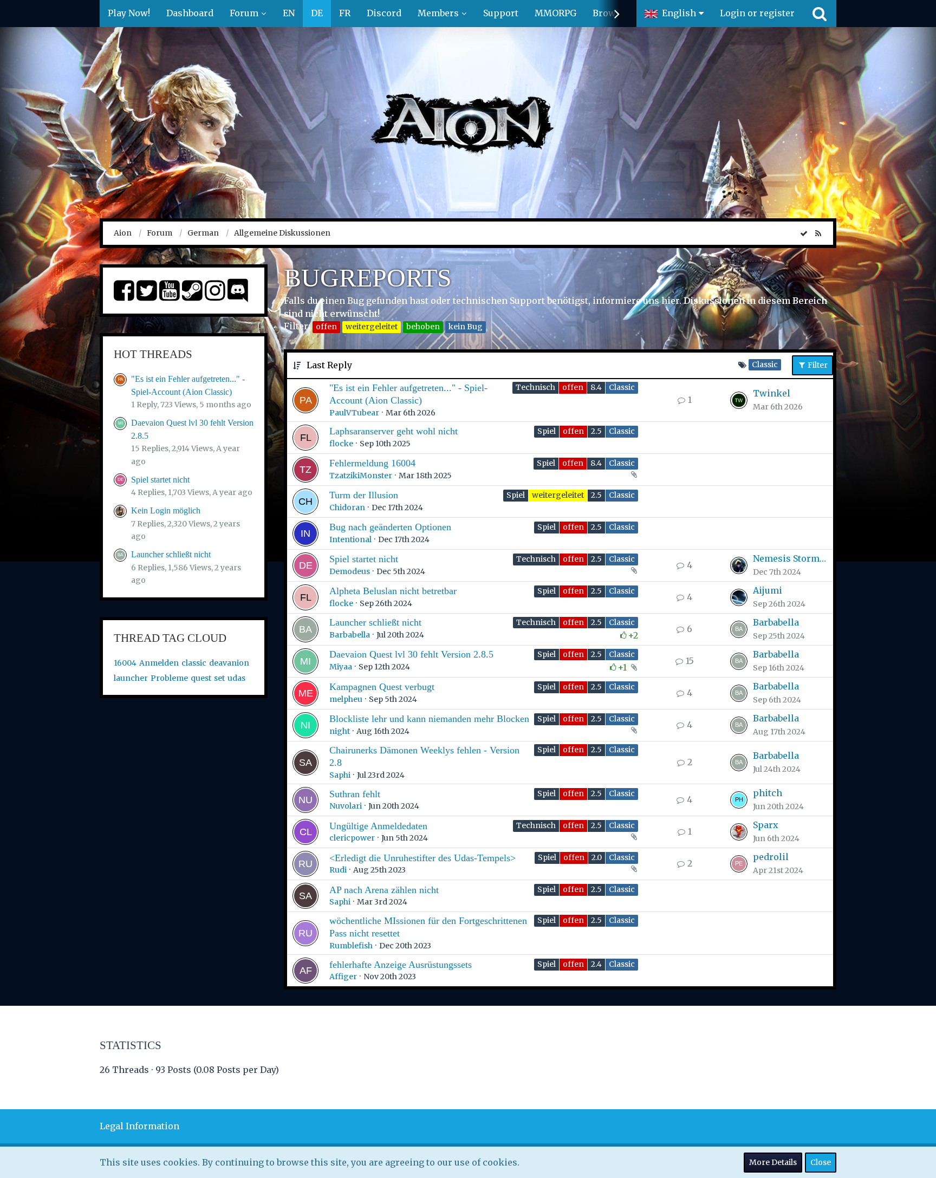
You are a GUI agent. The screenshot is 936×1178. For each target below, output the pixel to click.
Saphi (339, 775)
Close (820, 1162)
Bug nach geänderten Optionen (390, 527)
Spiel (546, 431)
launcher (131, 678)
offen (326, 326)
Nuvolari (345, 806)
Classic (622, 387)
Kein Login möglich (165, 510)
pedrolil (771, 856)
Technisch (535, 387)
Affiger (343, 976)
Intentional (350, 539)
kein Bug (465, 326)
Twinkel (771, 393)
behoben (423, 326)
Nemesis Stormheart (790, 558)
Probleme (169, 678)
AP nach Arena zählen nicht (384, 889)
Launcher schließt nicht (171, 554)
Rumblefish (351, 946)
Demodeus (349, 571)
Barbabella (349, 635)
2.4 (596, 964)
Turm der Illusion (363, 495)
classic (193, 663)
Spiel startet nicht (160, 479)
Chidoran (347, 507)
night (339, 731)
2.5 (596, 431)
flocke (341, 443)
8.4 (596, 387)
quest (201, 678)
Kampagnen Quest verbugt (381, 686)
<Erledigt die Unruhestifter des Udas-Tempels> (422, 857)
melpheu (345, 699)
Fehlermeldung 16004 (372, 463)
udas (236, 678)
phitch (767, 792)
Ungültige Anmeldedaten (378, 826)
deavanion (229, 663)
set (219, 678)
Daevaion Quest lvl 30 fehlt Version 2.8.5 (411, 654)
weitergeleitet (372, 326)
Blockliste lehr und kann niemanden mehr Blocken (429, 718)
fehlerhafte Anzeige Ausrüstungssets (400, 964)
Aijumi (767, 590)
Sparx (765, 824)
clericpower (352, 838)
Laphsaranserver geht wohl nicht (393, 431)
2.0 (597, 857)
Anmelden (159, 663)
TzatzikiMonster (360, 475)
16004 (125, 663)
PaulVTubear (354, 413)
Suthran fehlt (354, 794)
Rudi (338, 870)
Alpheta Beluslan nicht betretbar (393, 590)
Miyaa (340, 667)
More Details (773, 1162)
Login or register (757, 13)
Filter (817, 365)
